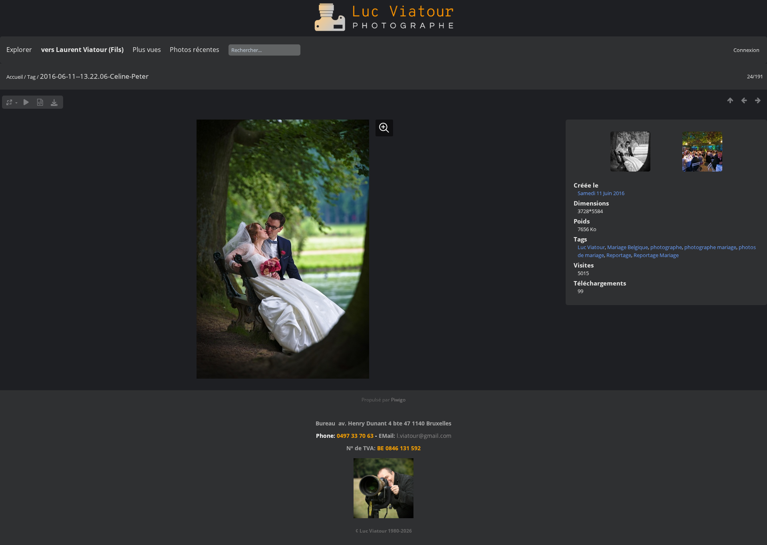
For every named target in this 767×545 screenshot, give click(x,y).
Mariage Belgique (627, 247)
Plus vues (147, 49)
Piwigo (398, 399)
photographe (666, 247)
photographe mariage (710, 247)
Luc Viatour (591, 247)
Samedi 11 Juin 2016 (601, 193)
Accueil (14, 76)
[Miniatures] (730, 100)
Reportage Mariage (656, 255)
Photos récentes (194, 49)
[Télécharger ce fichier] (54, 102)
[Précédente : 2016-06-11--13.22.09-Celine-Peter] (744, 100)
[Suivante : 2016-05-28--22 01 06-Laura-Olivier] (758, 100)
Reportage (618, 255)
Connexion (746, 50)
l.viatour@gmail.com (424, 435)
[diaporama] (26, 102)
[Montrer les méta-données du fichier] (40, 102)
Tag (31, 76)
